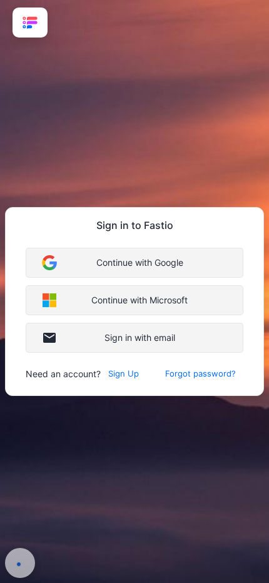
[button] (134, 263)
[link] (30, 22)
